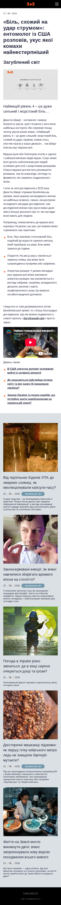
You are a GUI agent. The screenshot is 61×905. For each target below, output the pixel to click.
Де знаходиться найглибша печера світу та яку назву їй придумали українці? (30, 384)
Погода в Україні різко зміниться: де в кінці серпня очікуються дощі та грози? (26, 666)
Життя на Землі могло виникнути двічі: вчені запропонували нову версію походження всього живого (26, 849)
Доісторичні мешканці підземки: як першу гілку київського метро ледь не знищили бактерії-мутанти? (30, 752)
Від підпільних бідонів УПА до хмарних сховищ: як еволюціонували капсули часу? (29, 482)
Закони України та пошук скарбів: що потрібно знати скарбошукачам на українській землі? (31, 399)
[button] (57, 4)
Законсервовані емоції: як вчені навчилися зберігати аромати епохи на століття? (29, 574)
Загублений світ (21, 62)
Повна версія (30, 893)
